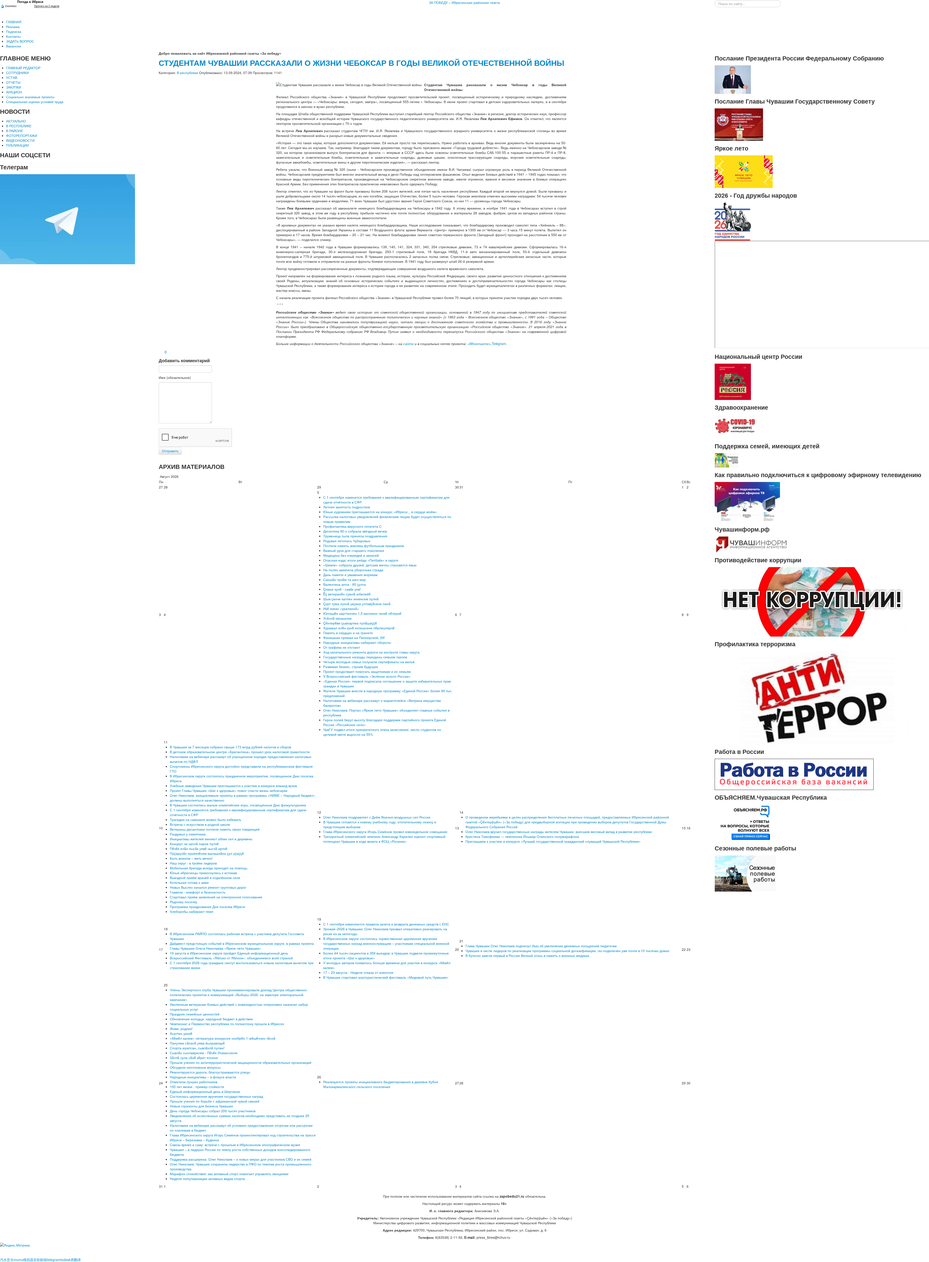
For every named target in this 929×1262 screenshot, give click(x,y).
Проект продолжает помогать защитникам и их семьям (367, 671)
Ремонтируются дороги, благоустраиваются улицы (210, 1072)
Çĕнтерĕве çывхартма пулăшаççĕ (350, 623)
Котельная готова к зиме (189, 882)
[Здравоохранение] (735, 426)
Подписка (13, 31)
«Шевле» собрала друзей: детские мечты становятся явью (370, 565)
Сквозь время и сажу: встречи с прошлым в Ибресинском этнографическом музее (235, 1144)
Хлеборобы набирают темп (191, 911)
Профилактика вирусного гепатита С (352, 526)
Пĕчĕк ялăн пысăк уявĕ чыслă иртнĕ (198, 848)
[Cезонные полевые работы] (745, 873)
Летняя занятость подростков (346, 506)
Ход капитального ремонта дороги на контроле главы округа (371, 652)
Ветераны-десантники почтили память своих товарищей (215, 829)
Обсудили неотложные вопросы (195, 1067)
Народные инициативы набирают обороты (357, 642)
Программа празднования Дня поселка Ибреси (207, 906)
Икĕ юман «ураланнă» (341, 608)
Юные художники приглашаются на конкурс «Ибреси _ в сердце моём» (380, 511)
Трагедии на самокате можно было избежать (205, 819)
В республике (187, 72)
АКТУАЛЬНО (16, 121)
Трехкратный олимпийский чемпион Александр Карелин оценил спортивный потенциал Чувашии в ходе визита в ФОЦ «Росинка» (384, 839)
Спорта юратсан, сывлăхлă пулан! (197, 1047)
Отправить (170, 450)
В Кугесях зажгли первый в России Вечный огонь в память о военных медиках (527, 955)
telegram (53, 1259)
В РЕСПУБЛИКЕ (18, 125)
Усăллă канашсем (337, 618)
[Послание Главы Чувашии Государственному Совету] (739, 124)
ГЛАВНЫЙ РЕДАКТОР (23, 67)
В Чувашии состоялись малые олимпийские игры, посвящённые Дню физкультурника (238, 805)
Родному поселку (183, 901)
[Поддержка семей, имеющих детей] (727, 459)
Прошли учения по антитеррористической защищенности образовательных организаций (240, 1062)
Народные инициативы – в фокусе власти (203, 1076)
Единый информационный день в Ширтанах (205, 1091)
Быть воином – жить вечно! (191, 858)
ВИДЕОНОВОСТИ (20, 140)
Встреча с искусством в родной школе (200, 824)
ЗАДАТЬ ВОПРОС (20, 41)
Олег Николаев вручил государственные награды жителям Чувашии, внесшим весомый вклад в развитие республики (558, 831)
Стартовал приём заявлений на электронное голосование (216, 896)
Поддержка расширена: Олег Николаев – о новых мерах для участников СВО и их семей (240, 1159)
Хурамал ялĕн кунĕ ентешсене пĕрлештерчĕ (359, 627)
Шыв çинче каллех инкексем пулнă (351, 598)
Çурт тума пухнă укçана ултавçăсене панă (356, 603)
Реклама (13, 26)
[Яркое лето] (744, 171)
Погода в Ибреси (30, 2)
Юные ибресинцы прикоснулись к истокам (203, 872)
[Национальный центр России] (733, 381)
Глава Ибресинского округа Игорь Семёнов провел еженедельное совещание (385, 831)
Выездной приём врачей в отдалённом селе (205, 877)
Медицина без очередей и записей (351, 555)
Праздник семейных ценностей (194, 1014)
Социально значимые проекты (30, 96)
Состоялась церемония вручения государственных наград (216, 1096)
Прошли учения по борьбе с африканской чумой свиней (214, 1101)
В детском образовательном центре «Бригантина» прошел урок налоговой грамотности (240, 751)
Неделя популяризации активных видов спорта (207, 1178)
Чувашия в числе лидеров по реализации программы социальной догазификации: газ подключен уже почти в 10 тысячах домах (567, 950)
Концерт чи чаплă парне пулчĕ (194, 843)
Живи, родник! (181, 1028)
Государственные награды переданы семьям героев (365, 656)
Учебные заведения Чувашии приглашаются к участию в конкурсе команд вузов (233, 785)
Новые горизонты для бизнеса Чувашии (201, 1106)
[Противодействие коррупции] (811, 601)
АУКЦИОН (14, 92)
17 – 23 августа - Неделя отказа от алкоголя (358, 972)
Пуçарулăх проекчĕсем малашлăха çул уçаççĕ (207, 853)
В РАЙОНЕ (14, 130)
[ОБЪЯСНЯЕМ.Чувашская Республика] (745, 822)
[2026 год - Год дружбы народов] (733, 221)
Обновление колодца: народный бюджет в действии (211, 1018)
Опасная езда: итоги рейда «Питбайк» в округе (360, 560)
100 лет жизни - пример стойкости (197, 1086)
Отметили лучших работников (193, 1081)
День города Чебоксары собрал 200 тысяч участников (212, 1110)
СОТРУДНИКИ (17, 72)
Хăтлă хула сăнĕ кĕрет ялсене (194, 1057)
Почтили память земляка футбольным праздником (363, 545)
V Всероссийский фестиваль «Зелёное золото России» (367, 676)
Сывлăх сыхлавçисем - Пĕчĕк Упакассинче (204, 1052)
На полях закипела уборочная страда (353, 569)
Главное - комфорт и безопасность (197, 892)
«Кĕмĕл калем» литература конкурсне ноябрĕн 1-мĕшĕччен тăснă (222, 1038)
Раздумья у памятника (188, 834)
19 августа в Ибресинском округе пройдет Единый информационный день (229, 953)
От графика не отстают (341, 647)
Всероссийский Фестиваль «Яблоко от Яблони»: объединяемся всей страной (231, 957)
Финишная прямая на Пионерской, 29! (354, 637)
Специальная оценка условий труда (34, 101)
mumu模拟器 (23, 1259)
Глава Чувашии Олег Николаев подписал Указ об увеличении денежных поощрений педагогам (541, 945)
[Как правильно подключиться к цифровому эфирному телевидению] (747, 501)
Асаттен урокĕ (181, 1033)
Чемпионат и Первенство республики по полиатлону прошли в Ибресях (227, 1023)
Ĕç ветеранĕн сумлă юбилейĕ (347, 594)
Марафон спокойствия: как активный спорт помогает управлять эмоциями (229, 1173)
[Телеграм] (67, 218)
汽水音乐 (7, 1259)
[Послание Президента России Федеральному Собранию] (733, 79)
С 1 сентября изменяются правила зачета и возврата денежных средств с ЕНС (386, 924)
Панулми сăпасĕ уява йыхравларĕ (197, 1043)
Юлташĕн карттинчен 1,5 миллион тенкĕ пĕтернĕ (362, 613)
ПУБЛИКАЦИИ (17, 145)
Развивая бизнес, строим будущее (350, 666)
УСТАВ (11, 77)
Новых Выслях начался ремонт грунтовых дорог (208, 887)
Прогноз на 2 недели (46, 6)
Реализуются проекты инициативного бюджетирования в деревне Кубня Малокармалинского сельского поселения (380, 1084)
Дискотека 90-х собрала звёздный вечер (355, 531)
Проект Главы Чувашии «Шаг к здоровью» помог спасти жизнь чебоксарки (228, 790)
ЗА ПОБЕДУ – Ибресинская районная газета (464, 2)
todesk (65, 1259)
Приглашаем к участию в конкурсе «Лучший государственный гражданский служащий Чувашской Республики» (553, 841)
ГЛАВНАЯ (13, 21)
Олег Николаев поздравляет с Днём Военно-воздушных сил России (376, 817)
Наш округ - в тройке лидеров (193, 863)
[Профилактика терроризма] (811, 697)
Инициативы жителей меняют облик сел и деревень (211, 838)
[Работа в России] (794, 773)
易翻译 (76, 1259)
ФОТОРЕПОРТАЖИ (21, 135)
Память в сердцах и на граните (348, 632)
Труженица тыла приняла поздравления (355, 535)
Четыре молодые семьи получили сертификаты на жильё (369, 661)
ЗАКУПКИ (13, 87)
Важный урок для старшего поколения (353, 550)
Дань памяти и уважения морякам (350, 574)
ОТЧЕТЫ (13, 82)
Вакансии (13, 46)
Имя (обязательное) (175, 377)
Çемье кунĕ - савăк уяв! (342, 589)
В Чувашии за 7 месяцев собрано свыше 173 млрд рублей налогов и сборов (230, 746)
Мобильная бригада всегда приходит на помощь (208, 867)
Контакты (13, 36)
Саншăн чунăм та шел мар (344, 579)
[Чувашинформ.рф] (751, 543)
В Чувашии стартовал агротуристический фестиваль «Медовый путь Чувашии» (386, 977)
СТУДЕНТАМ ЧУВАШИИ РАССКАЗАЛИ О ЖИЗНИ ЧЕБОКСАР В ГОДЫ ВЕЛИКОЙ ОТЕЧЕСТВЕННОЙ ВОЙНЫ (361, 62)
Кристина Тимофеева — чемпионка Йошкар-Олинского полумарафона (522, 836)
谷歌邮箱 (40, 1259)
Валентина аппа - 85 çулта (344, 584)
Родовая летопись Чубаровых (346, 540)
